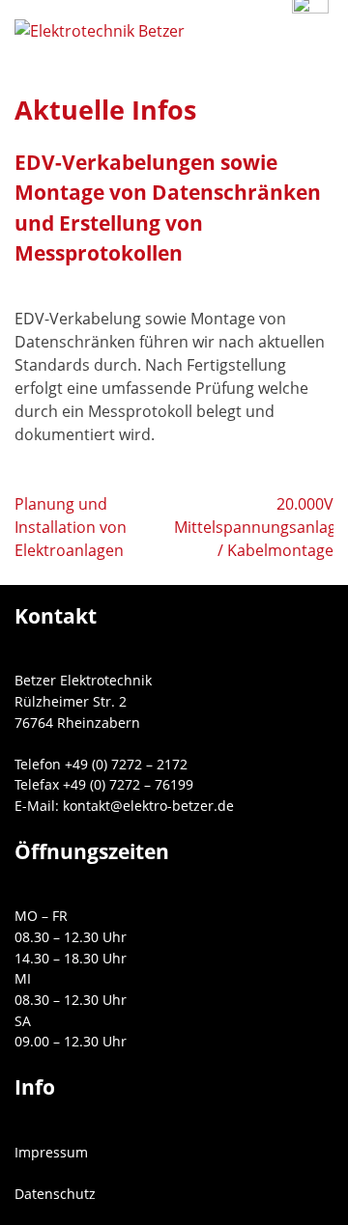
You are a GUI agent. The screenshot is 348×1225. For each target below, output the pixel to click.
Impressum (51, 1152)
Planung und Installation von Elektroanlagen (70, 527)
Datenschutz (55, 1193)
